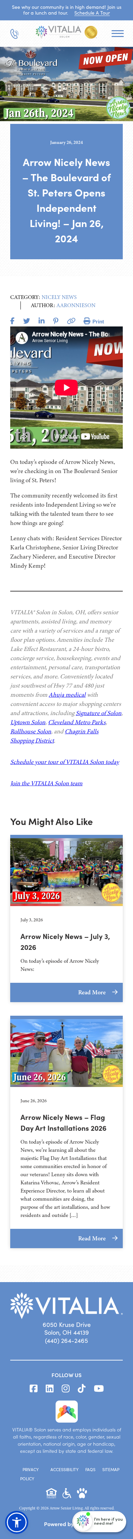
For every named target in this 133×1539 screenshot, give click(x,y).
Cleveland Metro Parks (77, 722)
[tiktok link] (82, 1389)
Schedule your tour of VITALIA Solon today (64, 762)
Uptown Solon (27, 722)
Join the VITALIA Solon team (46, 783)
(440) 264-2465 (66, 1340)
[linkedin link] (50, 1389)
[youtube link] (99, 1389)
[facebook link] (34, 1389)
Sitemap (110, 1469)
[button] (17, 1522)
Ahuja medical (67, 695)
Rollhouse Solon (30, 731)
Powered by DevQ (66, 1523)
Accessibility (64, 1469)
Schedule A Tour (92, 13)
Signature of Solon (98, 713)
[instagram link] (66, 1389)
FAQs (90, 1469)
